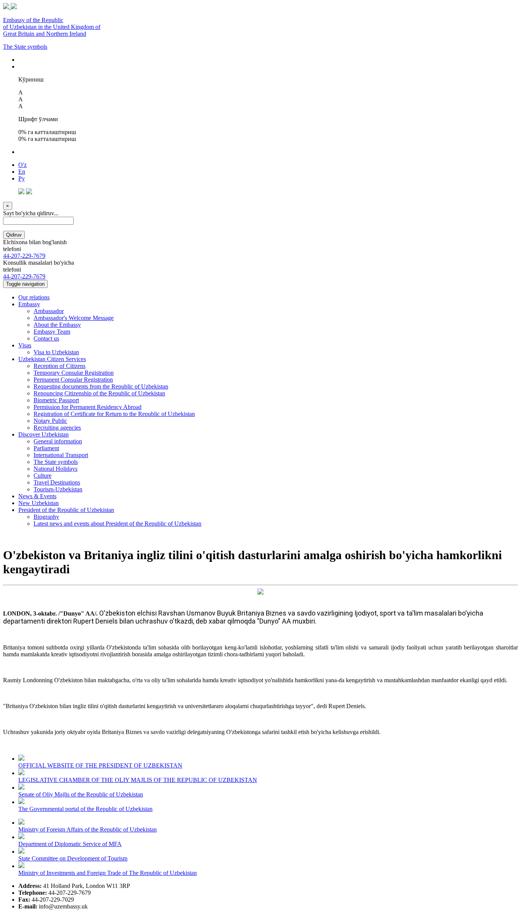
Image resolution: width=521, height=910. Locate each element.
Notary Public (50, 420)
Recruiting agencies (57, 427)
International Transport (61, 455)
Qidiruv (14, 235)
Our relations (34, 297)
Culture (42, 475)
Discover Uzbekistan (43, 434)
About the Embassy (57, 324)
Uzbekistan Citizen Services (52, 359)
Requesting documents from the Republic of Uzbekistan (101, 386)
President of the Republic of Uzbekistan (66, 510)
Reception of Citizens (59, 366)
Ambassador (49, 311)
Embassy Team (52, 331)
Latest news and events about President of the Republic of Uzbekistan (117, 523)
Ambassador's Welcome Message (74, 318)
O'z (22, 165)
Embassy (29, 304)
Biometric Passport (56, 400)
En (21, 171)
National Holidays (55, 468)
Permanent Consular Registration (73, 379)
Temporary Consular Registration (74, 372)
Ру (21, 178)
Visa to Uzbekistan (56, 352)
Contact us (46, 338)
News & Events (37, 496)
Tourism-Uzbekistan (58, 489)
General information (58, 441)
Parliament (46, 448)
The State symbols (25, 46)
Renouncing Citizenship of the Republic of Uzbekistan (99, 393)
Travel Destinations (57, 482)
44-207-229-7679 (24, 256)
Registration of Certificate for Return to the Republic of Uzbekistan (114, 414)
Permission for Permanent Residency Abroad (88, 407)
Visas (24, 345)
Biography (46, 516)
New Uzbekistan (38, 503)
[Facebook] (21, 192)
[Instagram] (29, 192)
